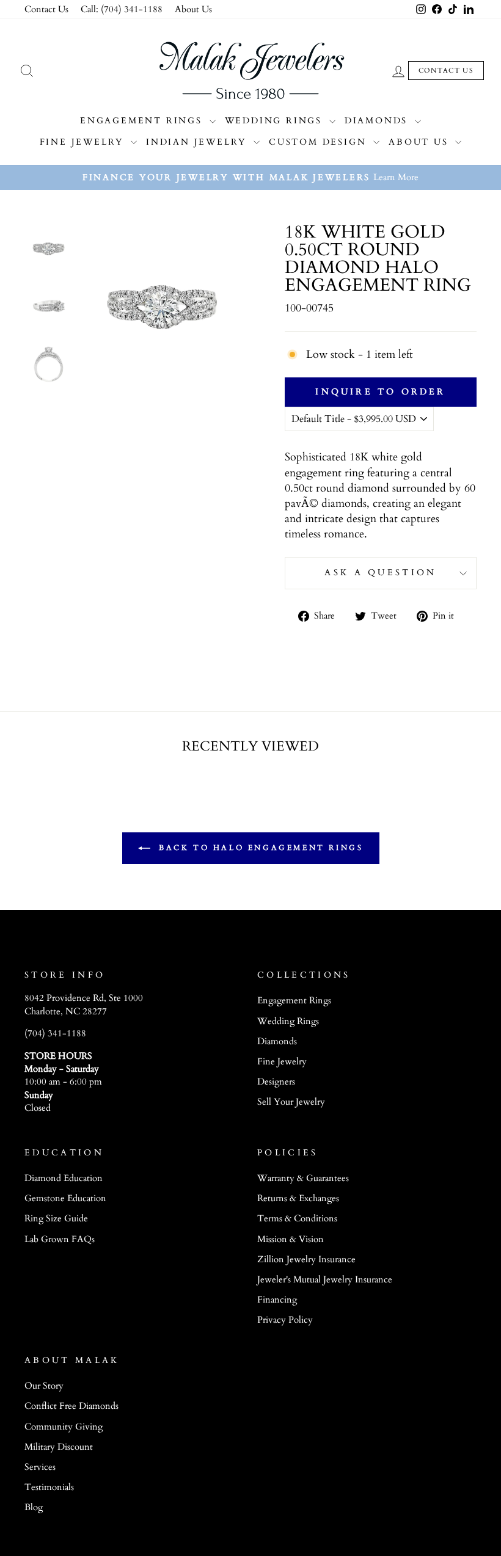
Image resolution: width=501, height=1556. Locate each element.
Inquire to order (380, 392)
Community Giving (63, 1426)
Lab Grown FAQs (59, 1239)
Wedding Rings (275, 120)
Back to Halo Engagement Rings (259, 848)
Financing (277, 1299)
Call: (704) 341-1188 (122, 9)
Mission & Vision (290, 1239)
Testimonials (49, 1487)
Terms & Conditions (297, 1218)
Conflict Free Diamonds (71, 1406)
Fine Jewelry (84, 142)
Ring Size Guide (56, 1218)
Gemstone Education (65, 1198)
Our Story (44, 1386)
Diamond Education (63, 1178)
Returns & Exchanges (298, 1198)
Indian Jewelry (198, 142)
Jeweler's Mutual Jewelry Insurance (324, 1279)
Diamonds (378, 120)
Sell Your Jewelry (291, 1102)
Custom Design (319, 142)
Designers (276, 1081)
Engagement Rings (143, 120)
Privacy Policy (285, 1320)
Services (40, 1467)
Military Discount (58, 1447)
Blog (33, 1507)
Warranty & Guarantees (303, 1178)
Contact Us (46, 9)
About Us (193, 9)
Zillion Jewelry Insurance (306, 1259)
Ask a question (380, 572)
